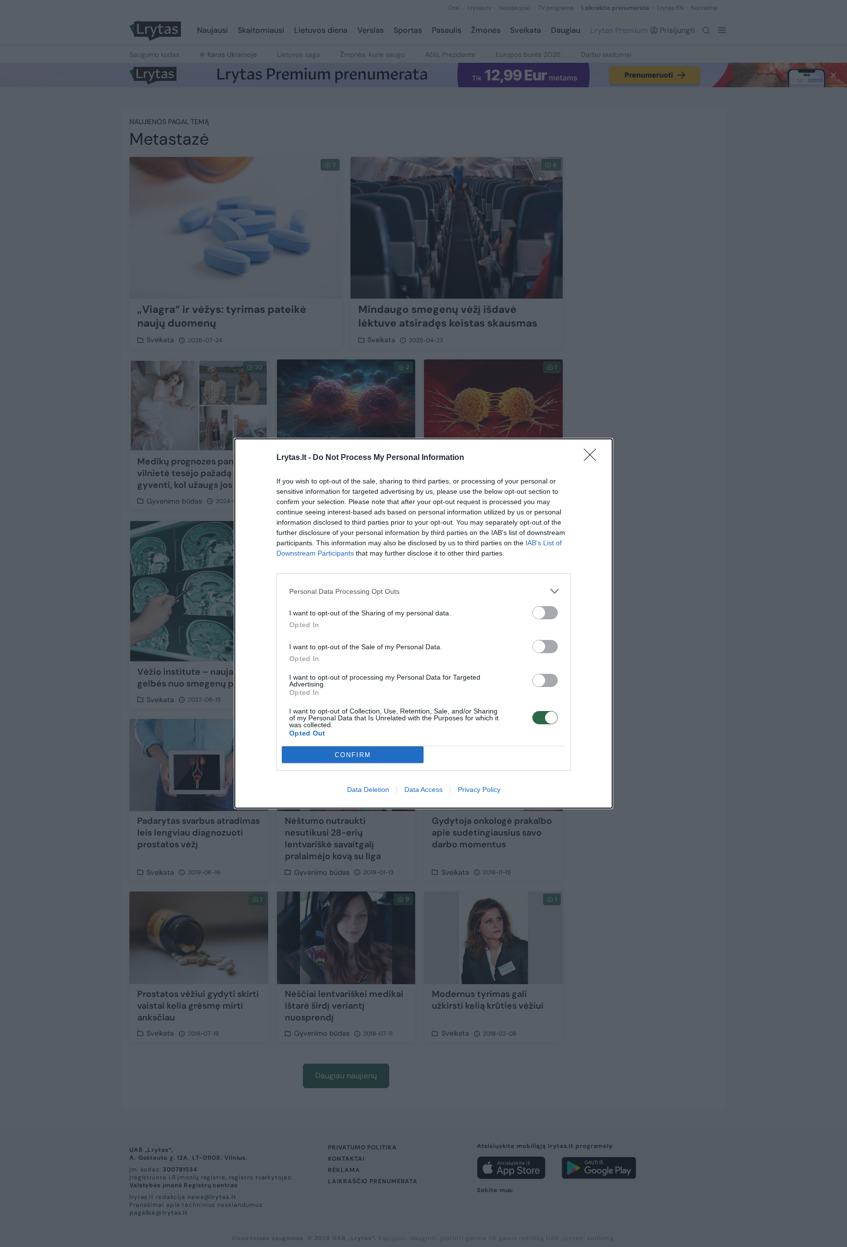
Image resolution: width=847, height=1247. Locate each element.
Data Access (423, 789)
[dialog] (423, 623)
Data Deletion (368, 789)
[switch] (545, 612)
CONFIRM (353, 755)
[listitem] (423, 591)
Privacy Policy (479, 789)
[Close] (593, 458)
